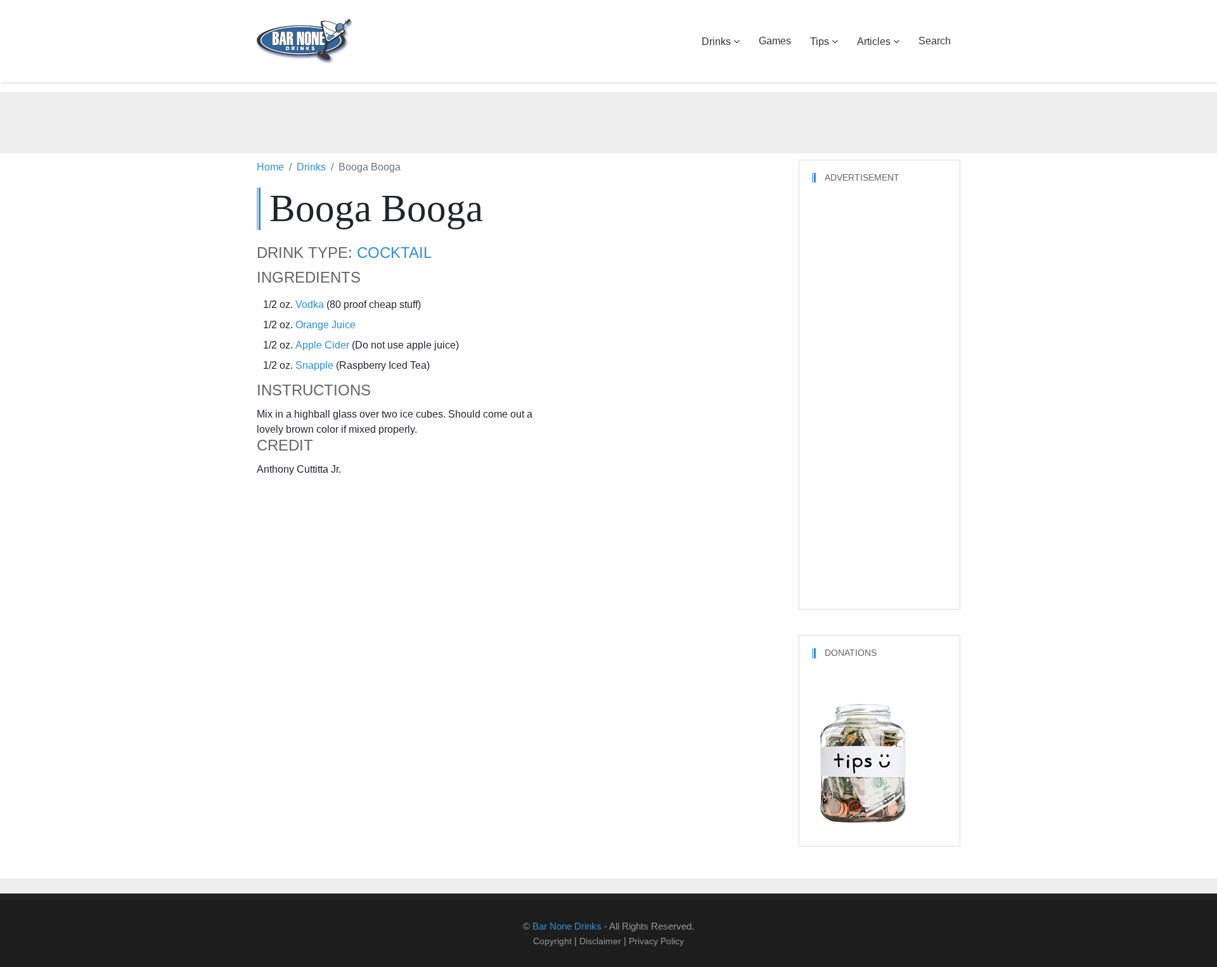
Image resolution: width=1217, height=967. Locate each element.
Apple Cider (322, 345)
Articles (874, 41)
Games (775, 40)
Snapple (314, 365)
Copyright (552, 941)
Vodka (309, 304)
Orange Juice (325, 324)
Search (934, 40)
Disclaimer (600, 941)
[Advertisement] (608, 120)
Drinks (716, 41)
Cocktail (394, 253)
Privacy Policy (656, 941)
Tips (819, 41)
